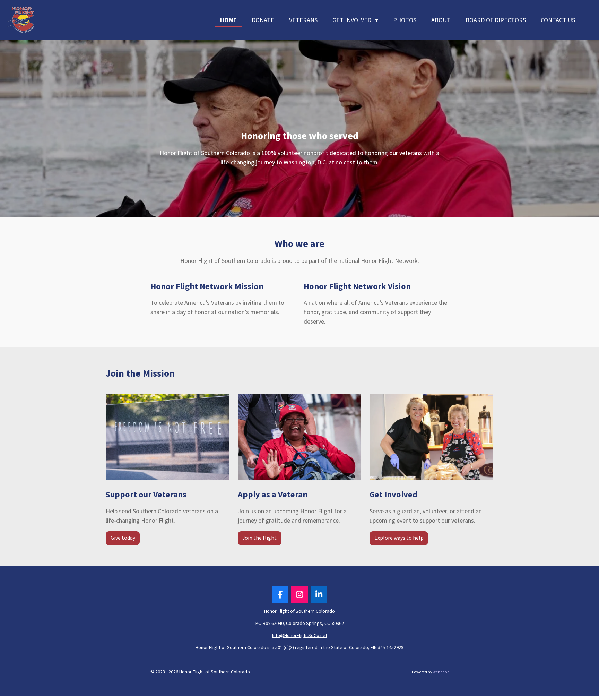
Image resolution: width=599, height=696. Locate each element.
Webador (441, 672)
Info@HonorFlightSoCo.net (299, 635)
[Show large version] (167, 437)
